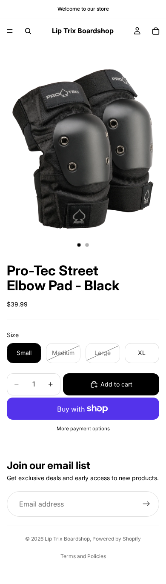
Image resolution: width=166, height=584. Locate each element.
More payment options (83, 429)
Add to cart (116, 384)
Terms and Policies (83, 556)
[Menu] (10, 31)
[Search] (28, 31)
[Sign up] (146, 504)
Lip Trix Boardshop (67, 538)
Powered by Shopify (116, 538)
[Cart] (155, 31)
